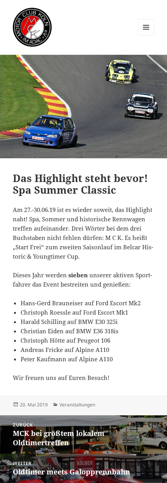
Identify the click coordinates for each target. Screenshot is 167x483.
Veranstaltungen (77, 404)
